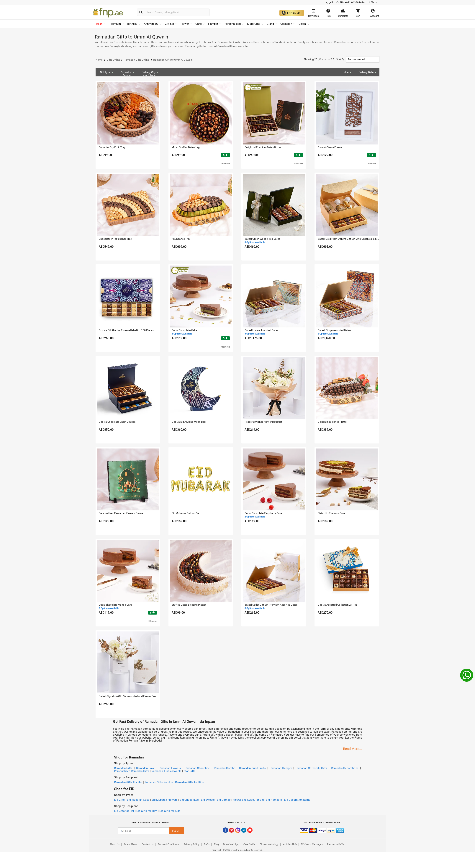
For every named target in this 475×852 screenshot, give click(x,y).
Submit (176, 830)
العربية (329, 2)
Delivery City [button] (149, 73)
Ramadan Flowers (170, 768)
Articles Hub (290, 844)
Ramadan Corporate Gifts (311, 768)
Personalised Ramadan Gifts (131, 771)
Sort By (324, 59)
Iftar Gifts (189, 771)
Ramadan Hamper (281, 768)
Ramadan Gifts (123, 768)
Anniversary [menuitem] (151, 23)
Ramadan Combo (224, 768)
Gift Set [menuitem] (169, 23)
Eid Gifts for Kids (169, 810)
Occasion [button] (126, 73)
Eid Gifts (119, 799)
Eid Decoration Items (297, 799)
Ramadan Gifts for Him (159, 782)
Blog (216, 844)
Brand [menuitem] (270, 23)
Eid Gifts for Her (124, 810)
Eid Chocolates (189, 799)
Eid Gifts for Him (146, 810)
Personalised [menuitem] (233, 23)
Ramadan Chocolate (197, 768)
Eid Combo (224, 799)
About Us (114, 844)
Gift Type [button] (105, 72)
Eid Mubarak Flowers (165, 799)
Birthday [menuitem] (132, 23)
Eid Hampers (274, 799)
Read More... (352, 749)
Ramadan (127, 75)
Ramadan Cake (145, 768)
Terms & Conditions (168, 844)
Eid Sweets (208, 799)
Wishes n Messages (312, 844)
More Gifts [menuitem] (253, 23)
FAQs (206, 844)
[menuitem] (101, 23)
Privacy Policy (191, 844)
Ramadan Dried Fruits (252, 768)
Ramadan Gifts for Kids (189, 782)
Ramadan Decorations (344, 768)
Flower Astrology (269, 844)
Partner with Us (335, 844)
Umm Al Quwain (149, 75)
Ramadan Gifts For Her (128, 782)
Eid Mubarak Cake (138, 799)
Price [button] (345, 72)
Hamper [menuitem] (213, 23)
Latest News (130, 844)
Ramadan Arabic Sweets (166, 771)
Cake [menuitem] (198, 23)
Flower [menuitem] (185, 23)
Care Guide (249, 844)
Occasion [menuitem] (286, 23)
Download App (231, 844)
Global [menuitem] (303, 23)
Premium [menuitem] (115, 23)
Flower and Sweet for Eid (248, 799)
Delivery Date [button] (366, 72)
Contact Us (147, 844)
